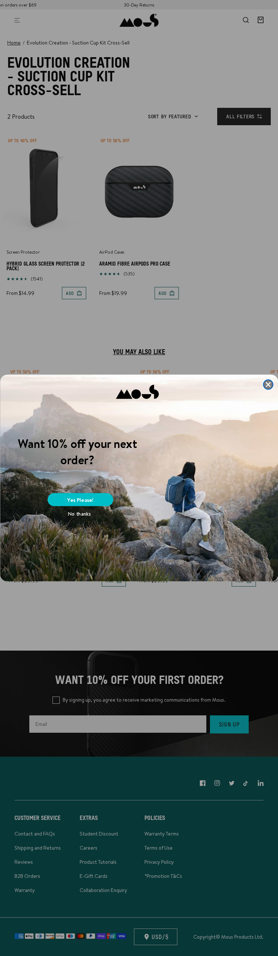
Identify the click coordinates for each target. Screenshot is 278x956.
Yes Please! (80, 499)
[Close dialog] (268, 384)
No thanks (79, 513)
